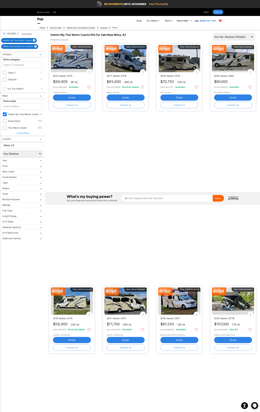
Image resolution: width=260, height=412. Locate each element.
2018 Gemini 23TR (170, 76)
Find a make (9, 101)
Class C (11, 72)
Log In (206, 12)
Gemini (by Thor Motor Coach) (81, 28)
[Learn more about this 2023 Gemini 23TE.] (72, 58)
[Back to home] (40, 21)
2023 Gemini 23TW (224, 318)
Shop (139, 20)
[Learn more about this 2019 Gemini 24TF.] (179, 301)
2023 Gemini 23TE (63, 76)
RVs (54, 12)
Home (42, 28)
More (167, 20)
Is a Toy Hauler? (16, 88)
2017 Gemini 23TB (116, 76)
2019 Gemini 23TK (63, 318)
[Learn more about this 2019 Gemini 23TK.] (72, 301)
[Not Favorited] (89, 87)
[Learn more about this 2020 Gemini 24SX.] (233, 58)
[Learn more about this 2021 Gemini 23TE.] (126, 301)
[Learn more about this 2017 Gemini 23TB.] (126, 58)
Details (71, 97)
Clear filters (27, 34)
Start (218, 198)
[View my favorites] (220, 21)
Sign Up (218, 12)
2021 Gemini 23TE (116, 318)
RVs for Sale (56, 28)
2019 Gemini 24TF (170, 318)
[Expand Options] (89, 72)
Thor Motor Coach (17, 128)
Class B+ (12, 79)
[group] (19, 40)
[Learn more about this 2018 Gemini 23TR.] (179, 58)
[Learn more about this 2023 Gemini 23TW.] (233, 301)
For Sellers (152, 20)
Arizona (103, 28)
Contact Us (72, 105)
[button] (244, 405)
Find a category (11, 59)
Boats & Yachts (43, 12)
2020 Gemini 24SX (224, 76)
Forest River (14, 121)
